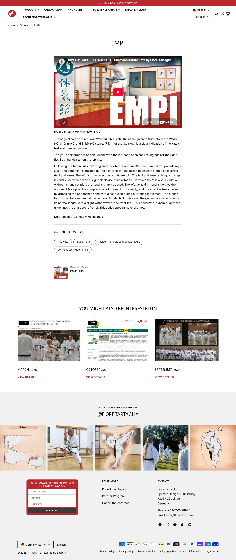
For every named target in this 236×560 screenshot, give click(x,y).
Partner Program (113, 496)
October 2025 (97, 370)
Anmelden (52, 510)
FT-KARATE (34, 552)
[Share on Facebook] (64, 232)
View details (26, 377)
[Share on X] (69, 232)
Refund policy (107, 551)
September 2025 (167, 370)
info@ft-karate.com (179, 515)
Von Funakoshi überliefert (73, 249)
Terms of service (146, 551)
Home (11, 25)
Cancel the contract (115, 503)
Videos (24, 25)
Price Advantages (114, 489)
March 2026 (27, 370)
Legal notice (212, 551)
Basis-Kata (83, 241)
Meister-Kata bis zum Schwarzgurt (119, 241)
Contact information (190, 551)
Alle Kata (63, 241)
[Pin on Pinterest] (74, 232)
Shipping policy (167, 551)
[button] (216, 13)
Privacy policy (125, 551)
